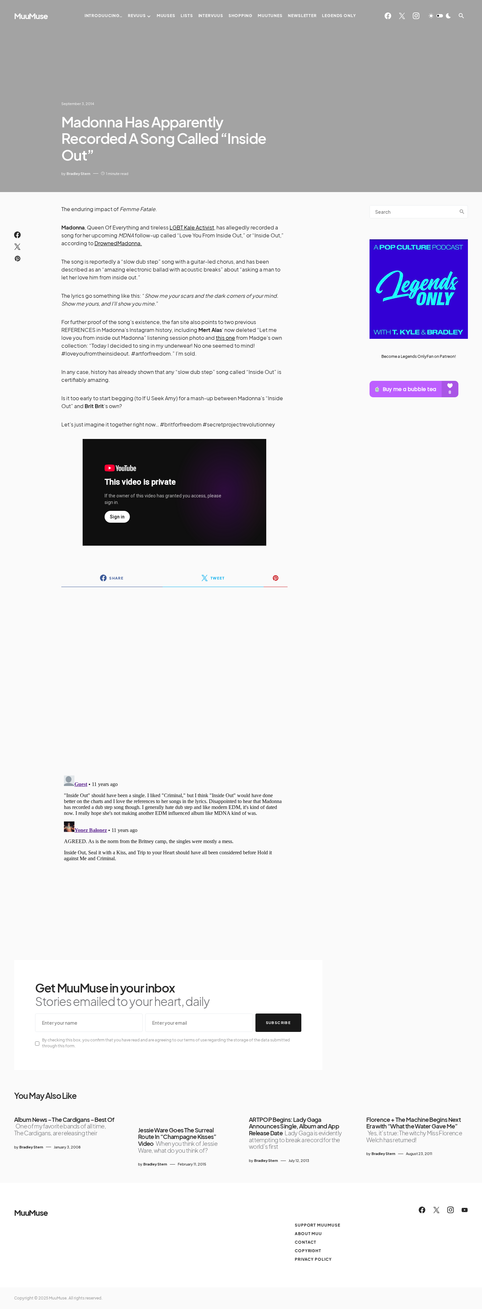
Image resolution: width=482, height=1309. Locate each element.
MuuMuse (31, 16)
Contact (305, 1242)
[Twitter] (402, 15)
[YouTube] (464, 1210)
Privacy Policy (313, 1259)
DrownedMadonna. (118, 243)
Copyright (308, 1250)
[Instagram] (416, 15)
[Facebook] (388, 15)
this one (225, 337)
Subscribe (278, 1022)
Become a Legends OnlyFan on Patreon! (418, 356)
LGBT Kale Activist (192, 227)
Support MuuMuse (317, 1225)
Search (462, 211)
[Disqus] (174, 677)
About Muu (308, 1233)
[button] (440, 16)
